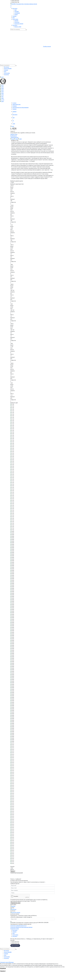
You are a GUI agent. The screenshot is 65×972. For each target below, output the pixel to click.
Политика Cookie (14, 928)
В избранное (13, 135)
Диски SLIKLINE (7, 68)
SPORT (16, 14)
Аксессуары (15, 19)
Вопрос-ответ (17, 26)
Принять (3, 971)
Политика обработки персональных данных (21, 927)
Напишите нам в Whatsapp (7, 962)
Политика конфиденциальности (18, 925)
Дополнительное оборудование (20, 107)
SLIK (15, 10)
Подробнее (3, 968)
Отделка (14, 106)
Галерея (14, 16)
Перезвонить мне (15, 903)
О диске (14, 103)
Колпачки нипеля (18, 23)
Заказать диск (13, 134)
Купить (12, 871)
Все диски (14, 8)
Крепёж (16, 20)
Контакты (14, 25)
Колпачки (16, 22)
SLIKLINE (16, 11)
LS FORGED (17, 13)
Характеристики (16, 104)
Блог (13, 17)
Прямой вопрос (14, 137)
